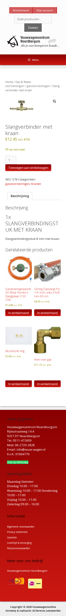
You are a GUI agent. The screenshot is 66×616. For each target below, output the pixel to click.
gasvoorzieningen (38, 86)
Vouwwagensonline (44, 607)
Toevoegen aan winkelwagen (28, 168)
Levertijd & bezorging (19, 542)
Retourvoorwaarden (18, 548)
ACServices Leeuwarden (46, 610)
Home (9, 82)
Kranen (36, 184)
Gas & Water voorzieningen (18, 84)
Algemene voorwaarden (20, 526)
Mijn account (44, 10)
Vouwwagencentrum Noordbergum (27, 570)
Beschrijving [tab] (20, 196)
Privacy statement (17, 532)
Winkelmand (21, 10)
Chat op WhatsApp (17, 462)
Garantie (12, 537)
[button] (54, 101)
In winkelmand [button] (18, 313)
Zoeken (33, 28)
